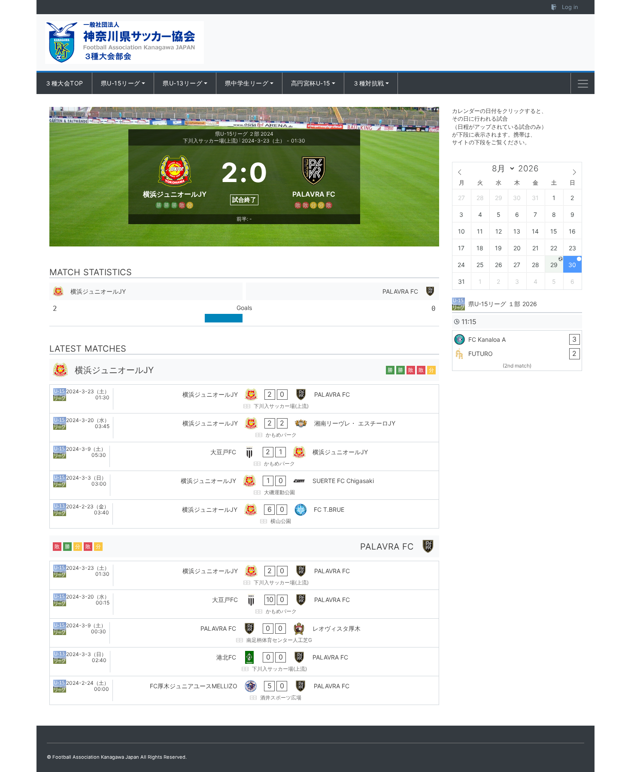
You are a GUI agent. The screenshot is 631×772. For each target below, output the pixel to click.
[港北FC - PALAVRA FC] (244, 661)
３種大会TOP (64, 83)
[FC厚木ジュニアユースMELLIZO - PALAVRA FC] (244, 690)
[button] (582, 83)
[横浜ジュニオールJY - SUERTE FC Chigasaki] (244, 485)
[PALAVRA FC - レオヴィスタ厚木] (244, 633)
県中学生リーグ (247, 83)
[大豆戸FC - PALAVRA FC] (244, 604)
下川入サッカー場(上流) (210, 140)
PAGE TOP (608, 741)
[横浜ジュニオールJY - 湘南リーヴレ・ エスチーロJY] (244, 427)
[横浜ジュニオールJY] (174, 180)
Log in (569, 6)
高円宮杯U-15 (311, 83)
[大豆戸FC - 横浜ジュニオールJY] (244, 456)
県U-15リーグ (120, 83)
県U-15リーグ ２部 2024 (244, 134)
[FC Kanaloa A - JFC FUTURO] (517, 351)
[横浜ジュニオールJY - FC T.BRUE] (244, 514)
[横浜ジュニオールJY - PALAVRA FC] (244, 399)
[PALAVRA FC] (313, 180)
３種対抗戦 (368, 83)
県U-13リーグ (182, 83)
